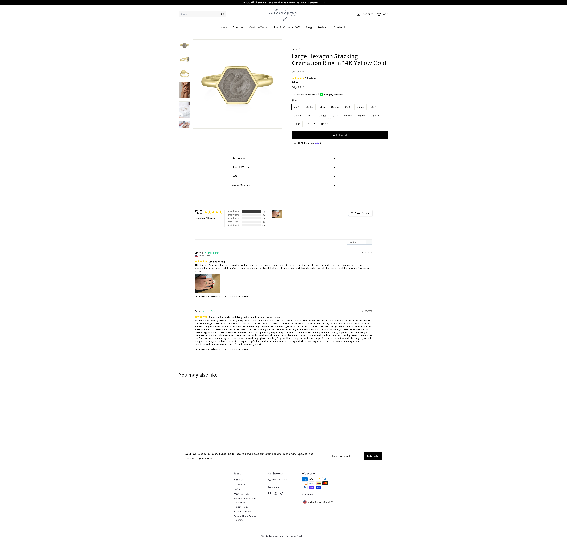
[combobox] (202, 14)
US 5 (322, 107)
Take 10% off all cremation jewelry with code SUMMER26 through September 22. (282, 2)
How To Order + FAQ (286, 27)
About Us (238, 479)
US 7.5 (297, 115)
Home (223, 27)
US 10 (361, 115)
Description (239, 158)
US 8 (310, 115)
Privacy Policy (241, 506)
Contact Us (341, 27)
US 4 (296, 107)
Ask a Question (241, 185)
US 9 (335, 115)
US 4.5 (309, 107)
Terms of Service (242, 511)
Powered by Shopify (294, 535)
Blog (309, 27)
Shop (237, 27)
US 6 (347, 107)
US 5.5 (335, 107)
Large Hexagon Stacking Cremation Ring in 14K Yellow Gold (222, 296)
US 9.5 (348, 115)
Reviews (323, 27)
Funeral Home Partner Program (245, 518)
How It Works (240, 167)
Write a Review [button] (362, 213)
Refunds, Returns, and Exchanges (245, 500)
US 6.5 (360, 107)
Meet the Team (258, 27)
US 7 (373, 107)
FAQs (235, 176)
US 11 (297, 124)
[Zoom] (237, 84)
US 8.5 (322, 115)
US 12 (324, 124)
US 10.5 (375, 115)
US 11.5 (311, 124)
